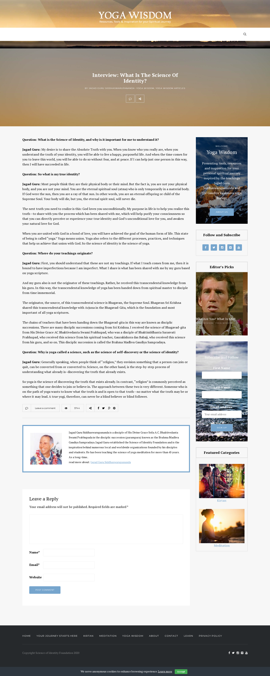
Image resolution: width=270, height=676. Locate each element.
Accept (181, 671)
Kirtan (107, 34)
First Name (221, 368)
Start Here (82, 34)
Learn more (165, 671)
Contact (171, 635)
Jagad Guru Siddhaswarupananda (111, 462)
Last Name (221, 387)
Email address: (221, 407)
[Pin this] (174, 99)
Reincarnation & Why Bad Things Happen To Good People (219, 315)
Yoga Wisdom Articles (170, 88)
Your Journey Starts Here (57, 635)
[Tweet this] (157, 99)
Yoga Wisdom (171, 34)
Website (35, 577)
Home (58, 34)
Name (34, 552)
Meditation (136, 34)
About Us (205, 34)
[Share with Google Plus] (165, 99)
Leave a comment (45, 408)
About (154, 635)
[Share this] (148, 99)
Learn (188, 635)
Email (34, 565)
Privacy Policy (210, 635)
